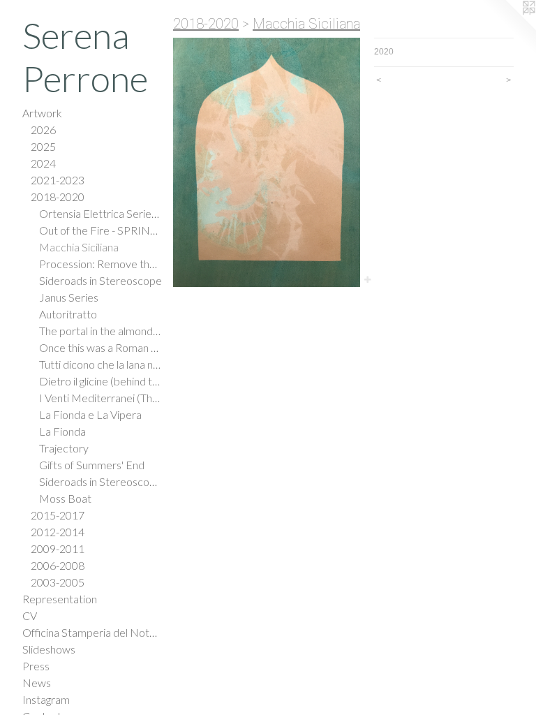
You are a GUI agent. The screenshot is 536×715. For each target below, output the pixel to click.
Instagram (46, 699)
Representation (59, 598)
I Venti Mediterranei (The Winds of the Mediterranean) (100, 397)
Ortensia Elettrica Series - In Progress (100, 213)
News (36, 682)
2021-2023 (57, 179)
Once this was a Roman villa (100, 347)
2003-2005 (57, 582)
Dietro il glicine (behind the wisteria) (100, 381)
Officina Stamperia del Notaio (92, 632)
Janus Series (68, 297)
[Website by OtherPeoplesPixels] (508, 28)
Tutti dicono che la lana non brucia (100, 364)
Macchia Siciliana (79, 246)
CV (29, 615)
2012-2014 (57, 531)
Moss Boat (65, 498)
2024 (43, 163)
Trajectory (64, 448)
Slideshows (48, 649)
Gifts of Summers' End (91, 464)
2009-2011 (57, 548)
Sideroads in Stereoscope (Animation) (100, 481)
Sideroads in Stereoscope (100, 280)
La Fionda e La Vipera (90, 414)
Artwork (42, 112)
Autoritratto (68, 313)
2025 (43, 146)
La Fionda (62, 431)
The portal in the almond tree (100, 330)
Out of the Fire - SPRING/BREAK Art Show (100, 230)
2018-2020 (57, 196)
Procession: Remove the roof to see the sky (100, 263)
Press (36, 665)
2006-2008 (57, 565)
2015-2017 (57, 515)
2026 (43, 129)
